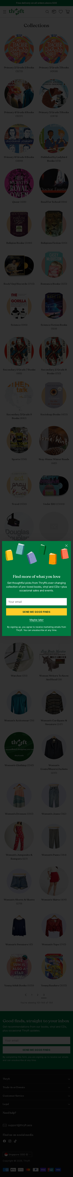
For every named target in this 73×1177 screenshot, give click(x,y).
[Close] (66, 545)
